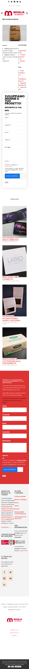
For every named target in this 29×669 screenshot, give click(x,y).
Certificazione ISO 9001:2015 (21, 517)
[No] (27, 664)
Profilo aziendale (20, 496)
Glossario (18, 5)
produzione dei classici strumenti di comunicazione (7, 509)
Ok (9, 666)
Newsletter (11, 5)
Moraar (22, 61)
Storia (17, 502)
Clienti (17, 506)
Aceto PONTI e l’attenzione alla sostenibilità (11, 361)
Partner (17, 509)
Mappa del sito (14, 632)
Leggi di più (18, 666)
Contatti (14, 635)
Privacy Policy (8, 166)
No (12, 666)
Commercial (22, 50)
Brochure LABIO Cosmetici (10, 278)
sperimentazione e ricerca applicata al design (7, 519)
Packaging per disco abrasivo (10, 238)
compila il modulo (23, 550)
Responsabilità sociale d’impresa (20, 513)
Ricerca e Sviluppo (21, 499)
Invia (6, 182)
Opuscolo (23, 87)
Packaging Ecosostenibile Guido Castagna (11, 318)
